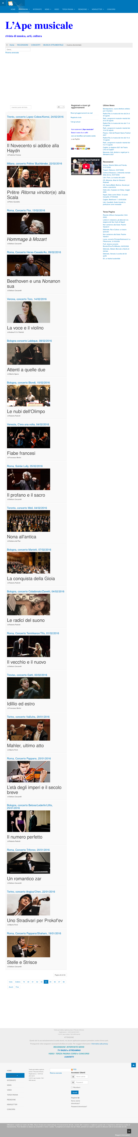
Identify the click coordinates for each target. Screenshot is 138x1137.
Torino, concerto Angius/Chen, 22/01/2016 (31, 891)
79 (24, 982)
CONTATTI (69, 1056)
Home (12, 45)
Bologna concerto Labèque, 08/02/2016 (29, 340)
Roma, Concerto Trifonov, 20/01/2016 (28, 850)
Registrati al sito (76, 117)
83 (41, 982)
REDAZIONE (82, 9)
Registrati (74, 1098)
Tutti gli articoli (75, 122)
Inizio (11, 982)
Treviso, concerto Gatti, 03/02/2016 (27, 675)
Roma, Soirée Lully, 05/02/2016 (25, 466)
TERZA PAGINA (68, 9)
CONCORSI (111, 9)
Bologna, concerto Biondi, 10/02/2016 (28, 382)
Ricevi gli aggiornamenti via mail (82, 113)
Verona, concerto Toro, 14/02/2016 (27, 299)
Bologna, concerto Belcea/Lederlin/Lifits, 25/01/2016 (30, 806)
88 (64, 982)
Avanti (11, 987)
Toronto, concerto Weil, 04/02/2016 (27, 508)
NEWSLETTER (97, 9)
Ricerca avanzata (12, 52)
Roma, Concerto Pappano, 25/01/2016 (29, 758)
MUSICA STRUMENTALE (53, 45)
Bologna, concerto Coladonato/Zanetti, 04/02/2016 (35, 591)
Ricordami (76, 1087)
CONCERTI (35, 45)
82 (37, 982)
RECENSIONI (23, 9)
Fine (17, 987)
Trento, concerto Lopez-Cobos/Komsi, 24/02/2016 (35, 116)
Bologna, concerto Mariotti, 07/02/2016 (29, 549)
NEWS (47, 9)
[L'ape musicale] (16, 3)
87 (59, 982)
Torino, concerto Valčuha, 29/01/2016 (28, 716)
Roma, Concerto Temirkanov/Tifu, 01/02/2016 (33, 633)
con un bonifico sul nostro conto (83, 136)
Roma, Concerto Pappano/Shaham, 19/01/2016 (34, 933)
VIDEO (56, 9)
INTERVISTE (37, 9)
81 (33, 982)
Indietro (17, 982)
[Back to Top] (133, 1065)
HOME (13, 9)
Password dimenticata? (79, 1106)
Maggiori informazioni (122, 1135)
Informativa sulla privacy (99, 1044)
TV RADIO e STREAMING (69, 1050)
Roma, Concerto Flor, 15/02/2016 (26, 210)
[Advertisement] (69, 71)
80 (28, 982)
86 (55, 982)
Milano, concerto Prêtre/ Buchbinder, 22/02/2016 (34, 163)
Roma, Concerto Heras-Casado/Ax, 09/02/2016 (34, 252)
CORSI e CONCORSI (79, 1053)
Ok (129, 1131)
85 (50, 982)
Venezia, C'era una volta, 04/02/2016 (28, 424)
